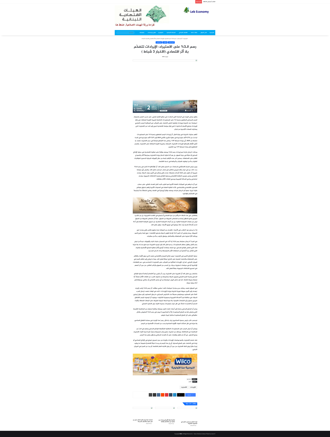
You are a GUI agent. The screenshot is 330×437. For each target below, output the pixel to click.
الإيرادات (192, 387)
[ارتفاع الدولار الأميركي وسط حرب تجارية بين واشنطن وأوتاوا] (165, 412)
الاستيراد (183, 387)
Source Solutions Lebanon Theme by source (204, 434)
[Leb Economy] (199, 10)
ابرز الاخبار (159, 42)
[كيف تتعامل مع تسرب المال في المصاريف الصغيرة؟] (187, 413)
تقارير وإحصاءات (152, 33)
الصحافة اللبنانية (171, 33)
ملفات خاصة (194, 33)
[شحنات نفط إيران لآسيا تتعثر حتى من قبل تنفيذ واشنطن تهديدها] (143, 412)
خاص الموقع (204, 33)
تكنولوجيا (160, 33)
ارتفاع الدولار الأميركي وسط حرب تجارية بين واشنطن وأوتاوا (166, 421)
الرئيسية (212, 33)
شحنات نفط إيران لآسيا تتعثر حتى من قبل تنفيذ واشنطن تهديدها (143, 421)
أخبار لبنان (179, 39)
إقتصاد (165, 42)
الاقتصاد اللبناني (183, 33)
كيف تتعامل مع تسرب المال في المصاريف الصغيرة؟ (189, 423)
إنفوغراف (141, 33)
